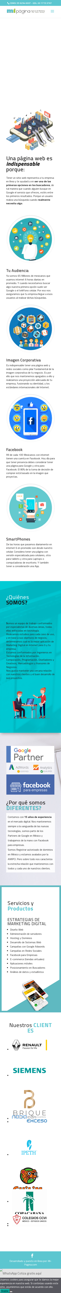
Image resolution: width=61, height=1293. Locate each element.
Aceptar (4, 1291)
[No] (11, 1291)
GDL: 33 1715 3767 (42, 3)
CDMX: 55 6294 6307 (20, 3)
